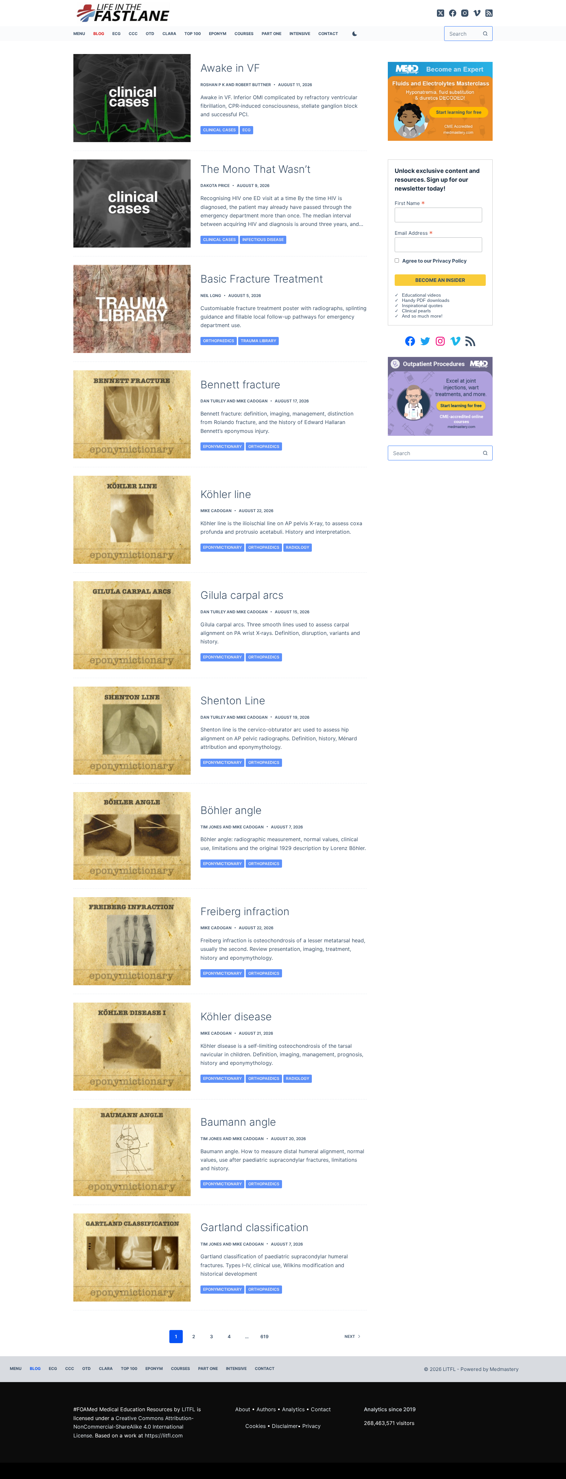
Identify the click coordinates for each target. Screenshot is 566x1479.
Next (350, 1336)
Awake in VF (230, 68)
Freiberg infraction (245, 911)
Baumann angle (238, 1122)
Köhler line (225, 494)
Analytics (293, 1409)
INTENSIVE (300, 33)
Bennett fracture (240, 384)
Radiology (297, 547)
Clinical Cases (219, 129)
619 (264, 1336)
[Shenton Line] (132, 731)
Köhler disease (236, 1016)
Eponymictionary (222, 446)
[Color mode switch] (353, 33)
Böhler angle (231, 810)
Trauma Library (258, 340)
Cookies (256, 1426)
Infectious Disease (263, 239)
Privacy (311, 1426)
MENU (79, 33)
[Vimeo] (477, 13)
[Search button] (485, 34)
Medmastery (504, 1369)
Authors (266, 1409)
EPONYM (217, 33)
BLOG (98, 33)
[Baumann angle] (132, 1152)
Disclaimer (285, 1426)
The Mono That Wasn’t (255, 169)
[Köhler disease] (132, 1047)
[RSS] (489, 13)
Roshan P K (212, 84)
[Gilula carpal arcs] (132, 625)
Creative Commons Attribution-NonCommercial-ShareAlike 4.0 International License (133, 1427)
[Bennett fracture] (132, 414)
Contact (328, 33)
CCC (133, 33)
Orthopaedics (218, 340)
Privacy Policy (450, 261)
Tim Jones (211, 826)
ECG (116, 33)
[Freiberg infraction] (132, 941)
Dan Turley (213, 400)
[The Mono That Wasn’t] (132, 203)
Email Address (414, 232)
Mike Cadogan (252, 400)
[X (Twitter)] (440, 13)
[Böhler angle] (132, 836)
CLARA (169, 33)
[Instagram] (464, 13)
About (242, 1409)
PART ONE (271, 33)
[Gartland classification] (132, 1257)
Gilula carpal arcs (241, 595)
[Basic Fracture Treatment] (132, 309)
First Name (410, 203)
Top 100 (192, 33)
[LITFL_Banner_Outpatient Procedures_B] (440, 396)
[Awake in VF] (132, 98)
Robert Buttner (253, 84)
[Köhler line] (132, 520)
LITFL (188, 1409)
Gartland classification (254, 1227)
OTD (150, 33)
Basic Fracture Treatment (261, 278)
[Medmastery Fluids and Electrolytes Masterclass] (440, 101)
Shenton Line (232, 700)
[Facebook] (452, 13)
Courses (244, 33)
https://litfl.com (164, 1435)
